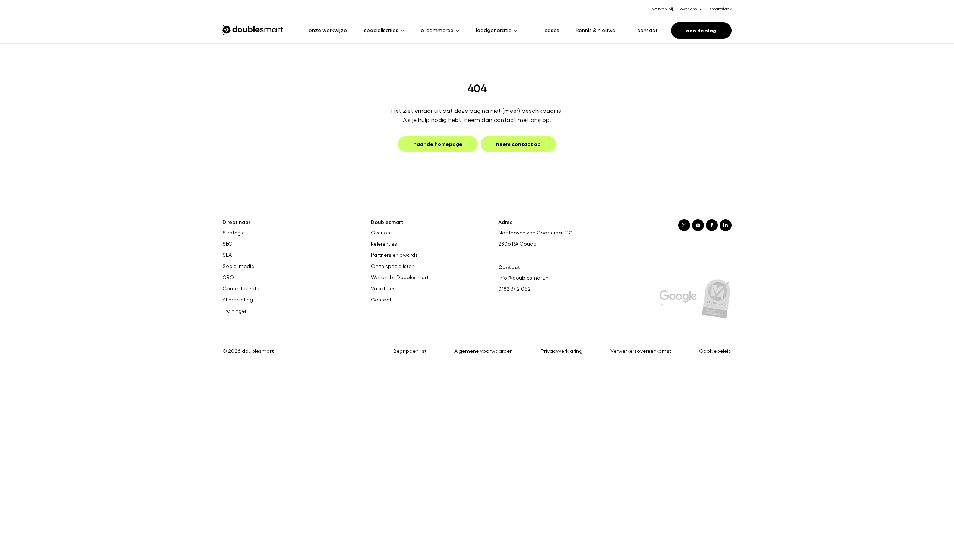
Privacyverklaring (561, 351)
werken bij (662, 8)
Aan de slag (701, 30)
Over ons (382, 232)
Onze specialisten (392, 266)
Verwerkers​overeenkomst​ (640, 351)
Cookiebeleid (715, 351)
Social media (238, 266)
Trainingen (235, 310)
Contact (647, 30)
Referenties (384, 243)
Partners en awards (394, 255)
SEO (227, 243)
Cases (551, 30)
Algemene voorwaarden (483, 351)
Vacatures (383, 288)
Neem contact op (518, 143)
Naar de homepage (437, 143)
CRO (228, 277)
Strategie (233, 232)
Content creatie (241, 288)
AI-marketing (237, 299)
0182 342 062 (514, 288)
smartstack (721, 8)
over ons (688, 8)
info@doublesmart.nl (524, 277)
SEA (227, 255)
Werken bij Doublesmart (400, 277)
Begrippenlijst (409, 351)
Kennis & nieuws (595, 30)
